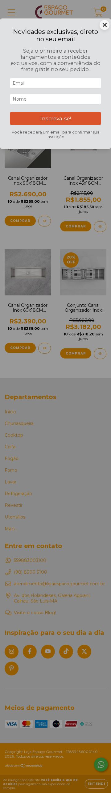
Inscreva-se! (55, 118)
